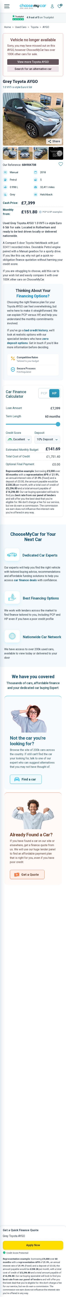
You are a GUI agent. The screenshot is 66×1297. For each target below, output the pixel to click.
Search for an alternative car (33, 69)
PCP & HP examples (52, 212)
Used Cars (20, 27)
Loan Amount (14, 408)
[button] (10, 153)
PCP (44, 393)
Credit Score (13, 433)
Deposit (39, 433)
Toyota (34, 27)
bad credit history (36, 330)
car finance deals (25, 580)
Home (7, 27)
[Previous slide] (6, 153)
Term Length (13, 416)
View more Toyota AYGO (33, 62)
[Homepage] (33, 6)
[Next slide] (59, 153)
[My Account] (52, 6)
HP (54, 393)
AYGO (46, 27)
